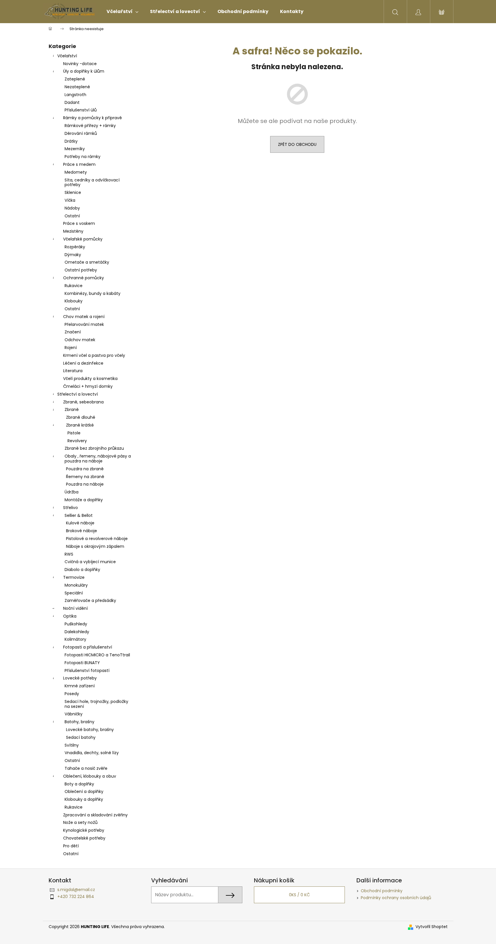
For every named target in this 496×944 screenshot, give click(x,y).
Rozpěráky (75, 247)
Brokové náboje (81, 531)
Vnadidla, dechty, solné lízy (92, 753)
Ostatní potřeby (81, 270)
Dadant (72, 102)
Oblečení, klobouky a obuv (89, 776)
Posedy (72, 694)
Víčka (70, 200)
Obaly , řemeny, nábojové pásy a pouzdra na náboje (98, 458)
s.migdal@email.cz (76, 889)
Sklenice (73, 192)
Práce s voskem (79, 223)
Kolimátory (75, 639)
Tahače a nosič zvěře (86, 768)
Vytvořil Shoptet (432, 927)
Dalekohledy (77, 632)
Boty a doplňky (79, 784)
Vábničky (74, 714)
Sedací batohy (81, 737)
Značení (73, 332)
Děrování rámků (81, 133)
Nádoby (72, 208)
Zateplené (75, 79)
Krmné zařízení (80, 686)
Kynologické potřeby (83, 830)
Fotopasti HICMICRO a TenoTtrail (97, 655)
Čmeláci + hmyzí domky (88, 386)
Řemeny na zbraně (85, 477)
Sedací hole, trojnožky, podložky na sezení (96, 704)
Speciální (74, 593)
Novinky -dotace (80, 64)
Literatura (73, 371)
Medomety (76, 172)
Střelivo (70, 507)
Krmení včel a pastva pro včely (94, 355)
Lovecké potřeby (80, 678)
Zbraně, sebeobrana (83, 402)
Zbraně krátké (80, 425)
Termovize (74, 577)
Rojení (71, 347)
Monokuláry (76, 585)
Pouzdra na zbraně (85, 469)
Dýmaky (73, 255)
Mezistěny (73, 231)
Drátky (71, 141)
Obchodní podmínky (381, 891)
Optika (69, 616)
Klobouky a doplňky (84, 799)
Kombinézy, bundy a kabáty (92, 293)
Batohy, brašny (79, 722)
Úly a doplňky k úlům (83, 71)
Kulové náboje (80, 523)
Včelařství (67, 56)
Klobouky (74, 301)
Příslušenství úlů (81, 110)
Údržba (71, 492)
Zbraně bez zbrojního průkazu (94, 448)
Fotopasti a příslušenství (87, 647)
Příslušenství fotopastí (87, 670)
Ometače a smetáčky (87, 262)
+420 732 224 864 (75, 896)
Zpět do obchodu (297, 144)
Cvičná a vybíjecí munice (90, 562)
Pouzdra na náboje (85, 484)
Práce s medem (79, 164)
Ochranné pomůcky (83, 278)
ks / (299, 895)
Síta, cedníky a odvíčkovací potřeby (92, 182)
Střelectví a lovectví (77, 394)
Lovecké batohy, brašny (90, 729)
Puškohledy (76, 624)
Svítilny (72, 745)
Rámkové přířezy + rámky (90, 125)
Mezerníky (75, 149)
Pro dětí (71, 846)
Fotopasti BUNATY (82, 663)
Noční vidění (75, 608)
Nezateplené (77, 87)
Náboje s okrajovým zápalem (95, 546)
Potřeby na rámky (82, 156)
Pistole (73, 433)
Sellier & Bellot (79, 515)
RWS (69, 554)
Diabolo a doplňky (82, 569)
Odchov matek (80, 340)
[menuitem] (122, 11)
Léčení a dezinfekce (83, 363)
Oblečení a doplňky (84, 791)
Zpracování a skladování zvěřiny (95, 815)
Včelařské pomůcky (83, 239)
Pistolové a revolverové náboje (97, 538)
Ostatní (72, 216)
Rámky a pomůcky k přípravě (92, 118)
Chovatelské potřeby (84, 838)
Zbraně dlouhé (80, 417)
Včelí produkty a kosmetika (90, 378)
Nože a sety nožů (80, 822)
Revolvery (77, 441)
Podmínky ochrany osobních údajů (396, 898)
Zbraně (72, 409)
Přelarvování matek (84, 324)
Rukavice (74, 286)
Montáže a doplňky (84, 500)
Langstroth (75, 95)
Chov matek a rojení (84, 316)
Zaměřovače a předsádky (90, 600)
